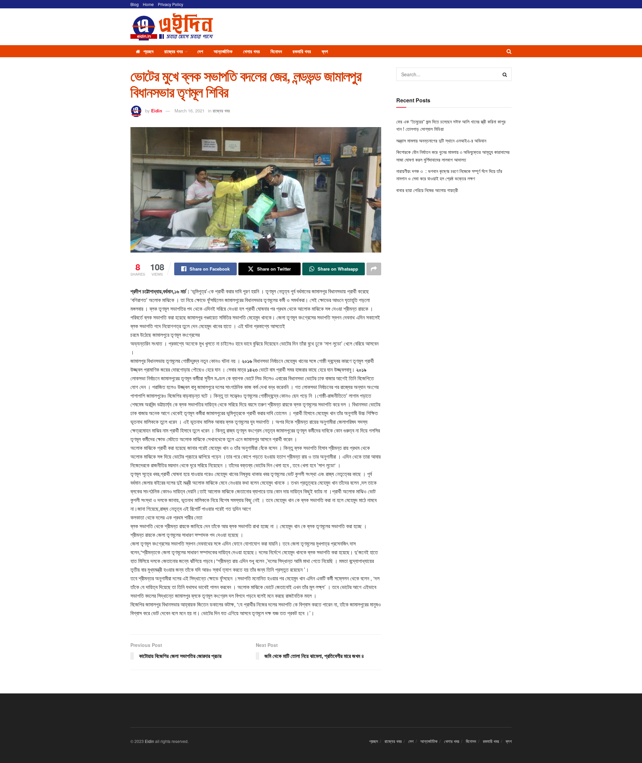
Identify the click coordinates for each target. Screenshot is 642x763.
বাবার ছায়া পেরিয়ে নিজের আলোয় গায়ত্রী (427, 190)
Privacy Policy (170, 4)
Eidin (156, 110)
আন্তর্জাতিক (223, 51)
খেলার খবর (251, 51)
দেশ (200, 51)
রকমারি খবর (302, 51)
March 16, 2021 (190, 110)
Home (148, 4)
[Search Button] (509, 51)
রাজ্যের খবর (173, 51)
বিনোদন (276, 51)
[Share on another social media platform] (373, 269)
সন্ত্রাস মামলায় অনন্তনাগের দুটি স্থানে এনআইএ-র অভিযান (441, 140)
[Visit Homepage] (171, 26)
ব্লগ (325, 51)
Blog (134, 4)
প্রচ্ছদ (148, 51)
